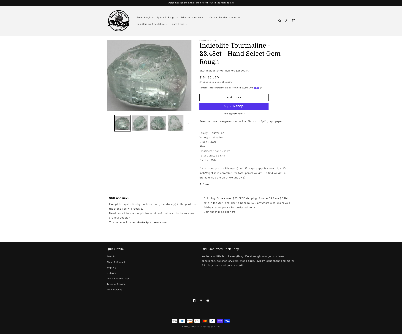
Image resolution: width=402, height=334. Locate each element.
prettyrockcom (196, 327)
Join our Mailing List (118, 278)
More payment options (234, 113)
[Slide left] (110, 123)
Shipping (203, 82)
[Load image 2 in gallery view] (140, 123)
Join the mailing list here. (220, 211)
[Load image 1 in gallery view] (122, 123)
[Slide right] (188, 123)
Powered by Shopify (211, 327)
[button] (145, 17)
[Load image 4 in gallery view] (176, 123)
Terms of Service (116, 284)
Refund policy (114, 289)
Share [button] (206, 184)
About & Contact (116, 262)
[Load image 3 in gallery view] (158, 123)
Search (111, 256)
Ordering (112, 273)
